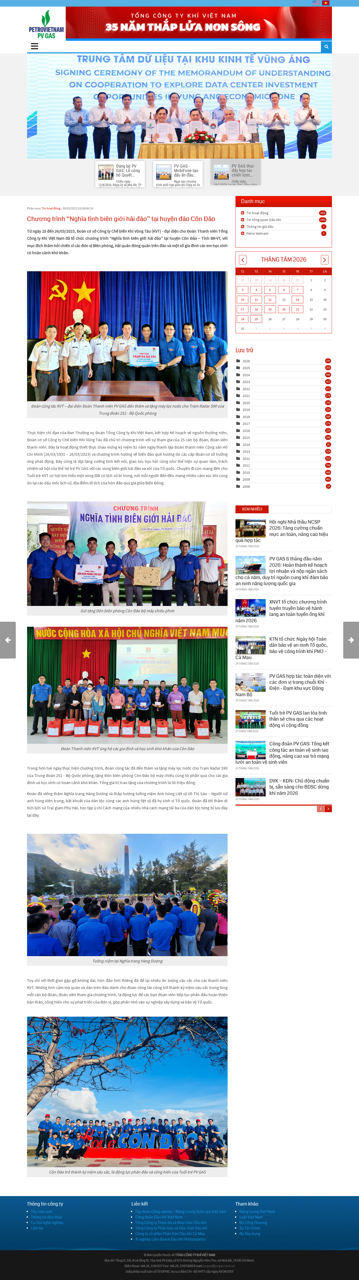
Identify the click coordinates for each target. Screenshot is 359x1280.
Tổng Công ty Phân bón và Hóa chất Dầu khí (171, 1228)
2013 (246, 451)
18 (256, 309)
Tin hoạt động (51, 208)
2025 (246, 367)
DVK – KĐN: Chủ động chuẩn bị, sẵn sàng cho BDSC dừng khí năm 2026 (299, 787)
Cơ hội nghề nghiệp (47, 1222)
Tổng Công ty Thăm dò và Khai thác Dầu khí (170, 1222)
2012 (246, 458)
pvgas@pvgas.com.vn (219, 1266)
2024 (246, 375)
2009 (246, 479)
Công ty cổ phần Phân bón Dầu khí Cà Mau (170, 1233)
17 (242, 309)
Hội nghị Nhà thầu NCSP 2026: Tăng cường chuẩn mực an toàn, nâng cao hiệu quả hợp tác (281, 531)
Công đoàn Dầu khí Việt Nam (159, 1217)
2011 (246, 465)
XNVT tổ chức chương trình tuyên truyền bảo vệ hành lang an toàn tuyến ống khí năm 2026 (281, 611)
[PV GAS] (46, 24)
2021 (246, 395)
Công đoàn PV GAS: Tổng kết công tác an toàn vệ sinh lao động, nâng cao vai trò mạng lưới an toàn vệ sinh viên (282, 753)
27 (242, 280)
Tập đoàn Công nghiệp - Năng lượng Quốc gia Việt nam (180, 1211)
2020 (246, 402)
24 (242, 319)
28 (256, 280)
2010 (246, 472)
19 (269, 309)
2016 (246, 430)
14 (297, 299)
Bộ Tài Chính (249, 1228)
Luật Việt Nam (251, 1217)
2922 (322, 213)
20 (283, 309)
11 (256, 299)
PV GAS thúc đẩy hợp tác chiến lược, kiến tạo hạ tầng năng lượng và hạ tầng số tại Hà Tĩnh (179, 106)
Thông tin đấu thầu (46, 1217)
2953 (322, 220)
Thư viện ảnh (41, 1211)
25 (256, 319)
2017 (246, 423)
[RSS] (243, 212)
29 (269, 280)
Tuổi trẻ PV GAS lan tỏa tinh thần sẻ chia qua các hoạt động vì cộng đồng (298, 719)
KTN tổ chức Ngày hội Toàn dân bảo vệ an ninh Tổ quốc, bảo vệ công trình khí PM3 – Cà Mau (281, 648)
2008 (246, 486)
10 (242, 299)
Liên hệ (37, 1228)
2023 (246, 381)
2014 (246, 444)
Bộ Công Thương (253, 1222)
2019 (246, 409)
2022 (246, 388)
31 (297, 280)
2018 (246, 416)
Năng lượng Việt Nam (257, 1211)
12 (269, 299)
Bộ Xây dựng (249, 1233)
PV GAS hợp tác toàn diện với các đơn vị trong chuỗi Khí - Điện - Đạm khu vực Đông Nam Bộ (283, 685)
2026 (246, 361)
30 (283, 280)
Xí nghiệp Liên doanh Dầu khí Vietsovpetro (170, 1239)
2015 (246, 437)
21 (297, 309)
